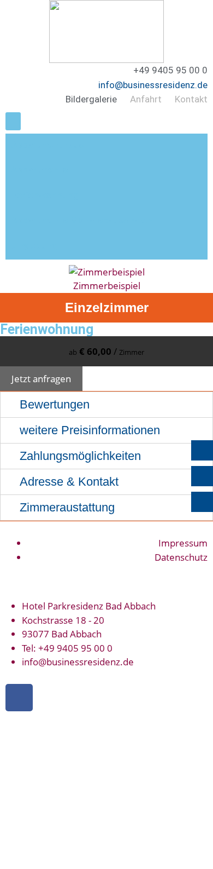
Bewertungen (55, 404)
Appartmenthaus (47, 144)
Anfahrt (146, 99)
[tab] (106, 404)
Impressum (183, 543)
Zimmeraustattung (67, 507)
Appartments (39, 169)
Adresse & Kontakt (69, 481)
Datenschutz (181, 557)
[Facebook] (19, 697)
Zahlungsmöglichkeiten (80, 456)
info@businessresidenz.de (153, 84)
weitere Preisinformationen (90, 430)
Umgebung (34, 245)
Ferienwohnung (45, 194)
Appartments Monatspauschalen (81, 220)
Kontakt (191, 99)
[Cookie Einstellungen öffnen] (82, 862)
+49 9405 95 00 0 (75, 648)
